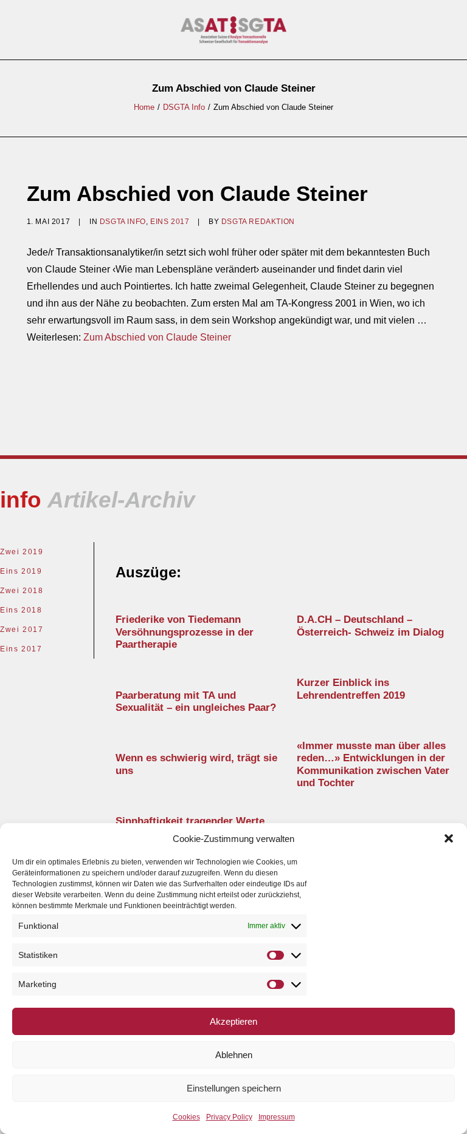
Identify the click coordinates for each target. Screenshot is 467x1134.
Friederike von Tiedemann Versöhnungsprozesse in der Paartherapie (185, 632)
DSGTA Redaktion (258, 221)
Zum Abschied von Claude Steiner (157, 337)
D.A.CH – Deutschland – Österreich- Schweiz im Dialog (370, 625)
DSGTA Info (184, 107)
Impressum (276, 1117)
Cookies (186, 1117)
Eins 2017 (169, 221)
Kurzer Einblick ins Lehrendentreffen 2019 (351, 689)
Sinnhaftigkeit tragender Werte (190, 821)
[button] (449, 838)
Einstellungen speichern (234, 1088)
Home (144, 107)
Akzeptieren (233, 1021)
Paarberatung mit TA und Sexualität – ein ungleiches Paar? (196, 701)
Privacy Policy (229, 1117)
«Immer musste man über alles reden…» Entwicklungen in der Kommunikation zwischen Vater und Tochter (373, 764)
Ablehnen (233, 1055)
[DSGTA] (234, 30)
